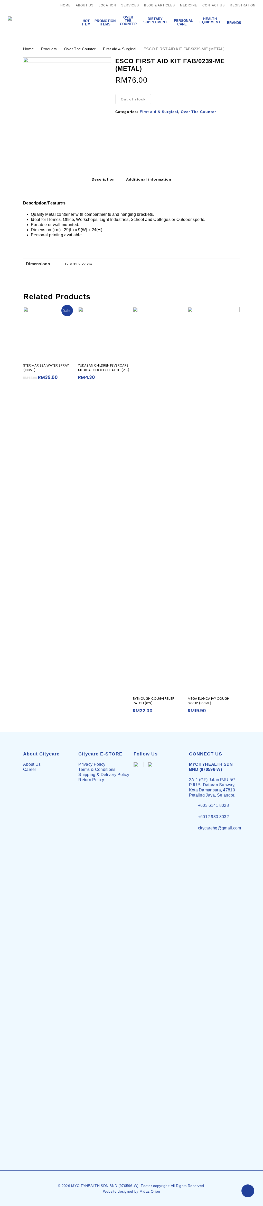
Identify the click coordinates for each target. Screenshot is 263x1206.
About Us (32, 764)
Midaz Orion (149, 1191)
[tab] (103, 179)
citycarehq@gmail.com (219, 828)
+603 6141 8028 (213, 805)
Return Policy (91, 780)
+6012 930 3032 (213, 817)
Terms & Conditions (96, 769)
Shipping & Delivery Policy (103, 774)
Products (49, 49)
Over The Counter (80, 49)
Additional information (148, 179)
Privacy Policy (91, 764)
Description (103, 179)
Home (28, 49)
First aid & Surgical (119, 49)
